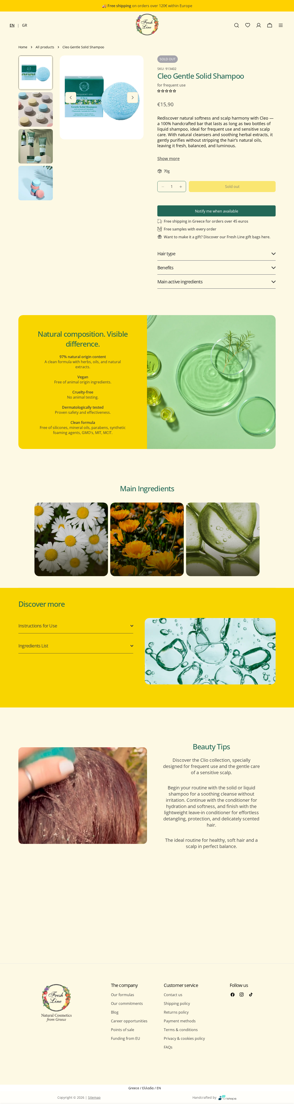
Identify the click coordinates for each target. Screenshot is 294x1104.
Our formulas (122, 994)
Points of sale (122, 1029)
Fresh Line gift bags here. (248, 236)
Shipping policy (177, 1003)
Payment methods (180, 1021)
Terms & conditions (181, 1029)
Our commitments (127, 1003)
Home (22, 47)
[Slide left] (70, 97)
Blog (115, 1012)
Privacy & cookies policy (184, 1038)
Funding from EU (125, 1038)
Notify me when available (216, 211)
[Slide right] (132, 97)
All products (45, 47)
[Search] (236, 25)
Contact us (173, 994)
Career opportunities (129, 1021)
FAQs (168, 1047)
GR (24, 25)
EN (12, 25)
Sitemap (94, 1097)
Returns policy (176, 1012)
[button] (166, 90)
